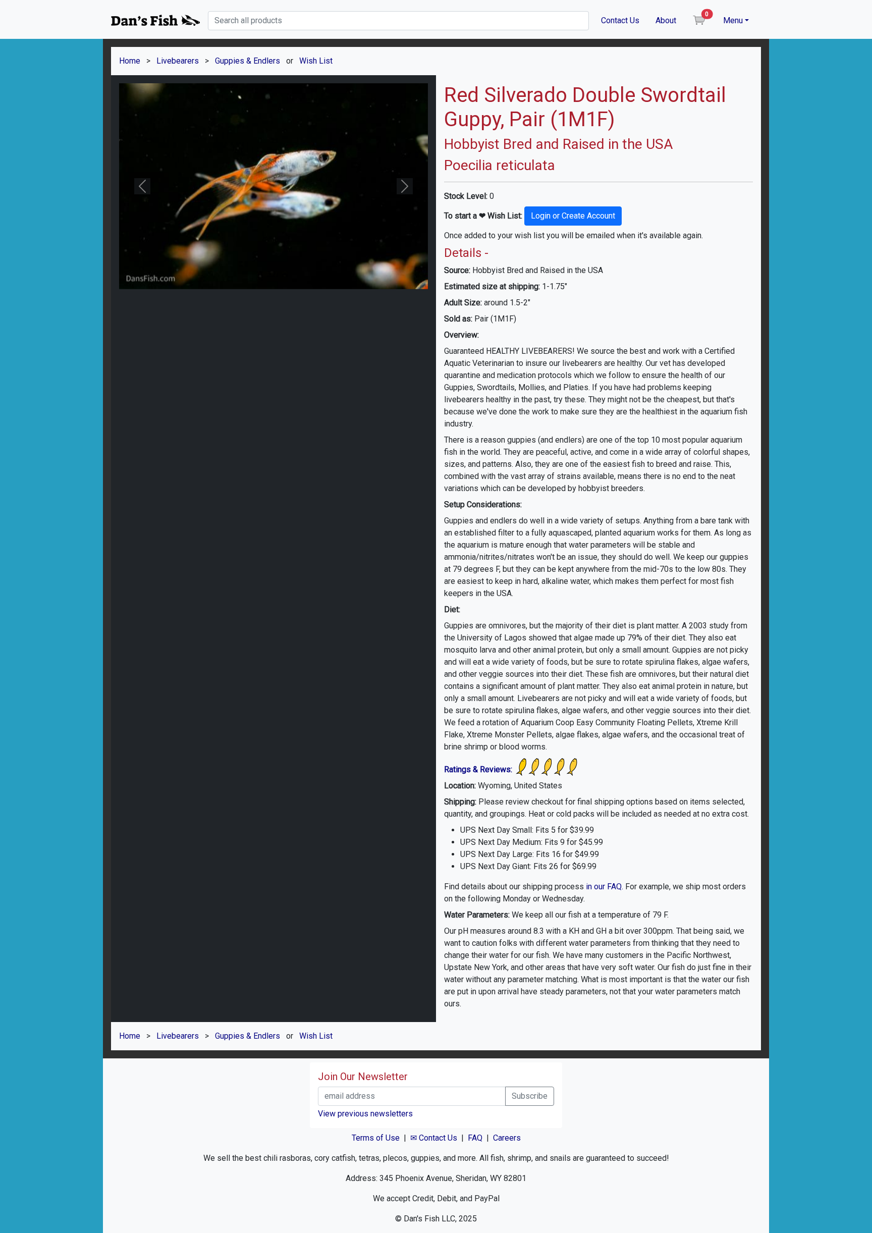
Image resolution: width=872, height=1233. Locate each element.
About (666, 20)
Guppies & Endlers (247, 61)
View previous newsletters (365, 1113)
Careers (507, 1138)
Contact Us (620, 20)
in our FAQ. (604, 886)
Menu (733, 20)
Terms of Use (376, 1138)
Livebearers (177, 61)
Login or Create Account (573, 216)
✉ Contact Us (433, 1138)
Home (129, 61)
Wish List (316, 61)
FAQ (475, 1138)
